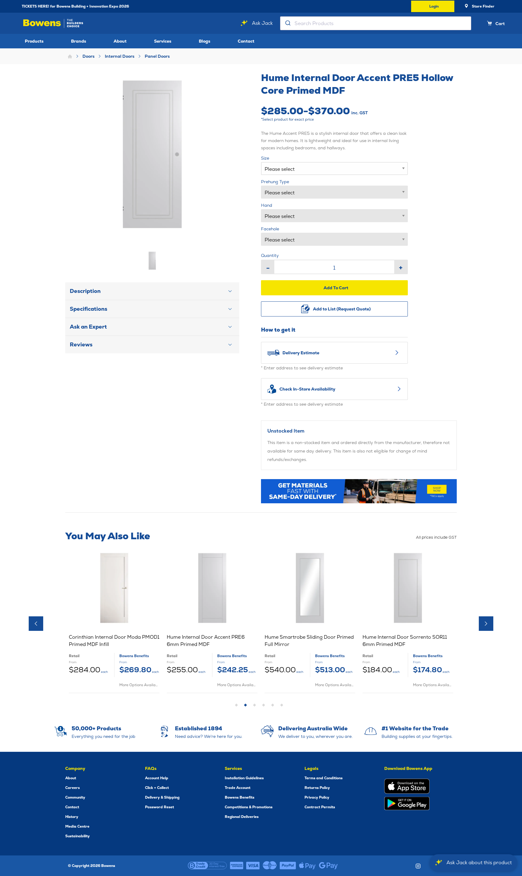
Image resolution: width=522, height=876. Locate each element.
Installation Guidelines (244, 778)
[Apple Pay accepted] (307, 865)
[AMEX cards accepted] (236, 865)
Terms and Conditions (323, 778)
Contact (246, 41)
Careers (72, 787)
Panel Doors (157, 56)
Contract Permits (319, 807)
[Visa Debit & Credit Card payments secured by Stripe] (253, 865)
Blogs (204, 41)
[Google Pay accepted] (328, 865)
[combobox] (375, 23)
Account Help (156, 778)
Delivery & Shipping (162, 797)
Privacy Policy (316, 797)
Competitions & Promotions (248, 807)
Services (162, 41)
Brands (78, 41)
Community (75, 797)
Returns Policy (317, 787)
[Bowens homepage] (54, 23)
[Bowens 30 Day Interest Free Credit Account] (207, 865)
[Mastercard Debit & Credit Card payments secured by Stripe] (270, 865)
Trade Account (237, 787)
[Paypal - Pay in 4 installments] (288, 865)
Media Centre (77, 826)
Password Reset (159, 807)
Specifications (88, 308)
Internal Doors (119, 56)
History (71, 816)
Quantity (270, 255)
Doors (88, 56)
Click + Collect (157, 787)
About (120, 41)
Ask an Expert (88, 326)
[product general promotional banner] (359, 491)
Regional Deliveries (242, 816)
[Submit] (287, 23)
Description (85, 290)
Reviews (81, 344)
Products (34, 41)
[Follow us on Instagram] (418, 866)
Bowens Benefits (239, 797)
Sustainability (77, 836)
